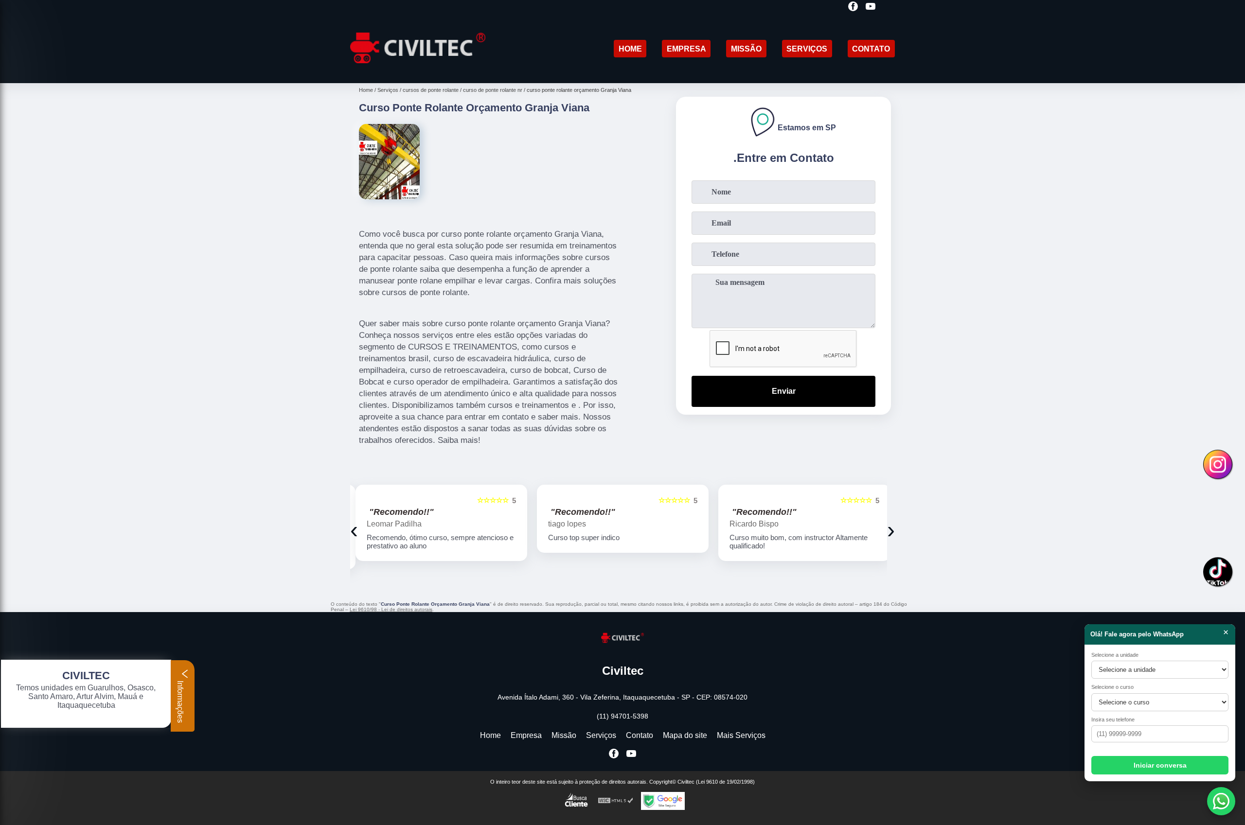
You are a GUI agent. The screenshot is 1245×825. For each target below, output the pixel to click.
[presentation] (354, 529)
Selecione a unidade (1114, 655)
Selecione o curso (1112, 687)
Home (630, 49)
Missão (746, 49)
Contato (871, 49)
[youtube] (870, 7)
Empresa (686, 49)
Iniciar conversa (1160, 765)
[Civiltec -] (417, 71)
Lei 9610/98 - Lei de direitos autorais (391, 609)
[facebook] (853, 7)
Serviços (806, 49)
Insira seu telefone (1113, 719)
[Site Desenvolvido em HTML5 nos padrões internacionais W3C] (616, 801)
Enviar (784, 391)
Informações (180, 701)
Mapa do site (685, 735)
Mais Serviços (741, 735)
